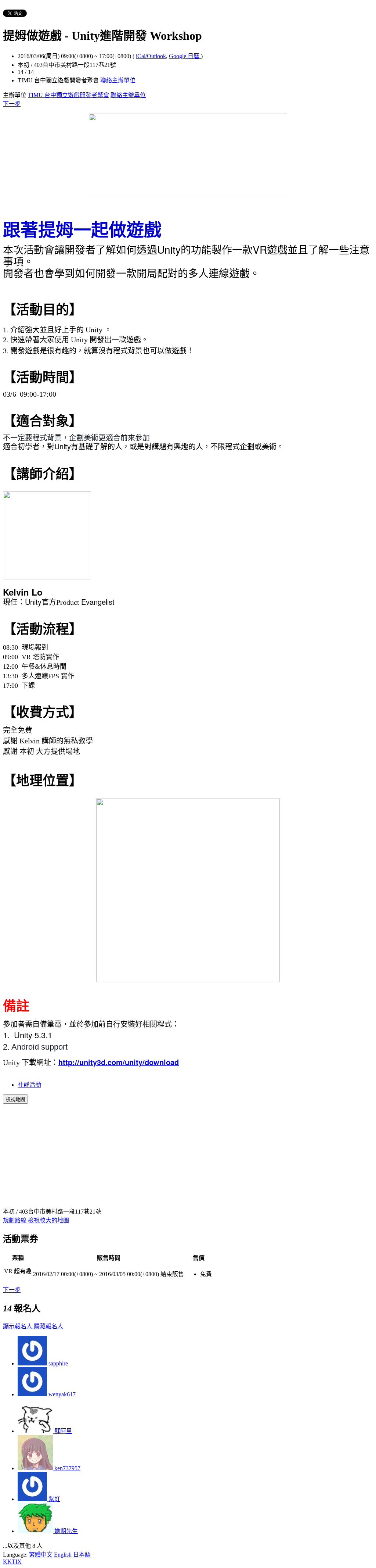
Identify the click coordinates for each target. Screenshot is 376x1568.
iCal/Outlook (151, 56)
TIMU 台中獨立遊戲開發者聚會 (68, 95)
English (63, 1554)
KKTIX (12, 1561)
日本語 (82, 1554)
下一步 (12, 104)
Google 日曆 (185, 56)
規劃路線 (15, 1220)
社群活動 (29, 1085)
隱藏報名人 (48, 1326)
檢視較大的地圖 (48, 1220)
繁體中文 (41, 1554)
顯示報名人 (18, 1326)
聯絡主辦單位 (117, 80)
